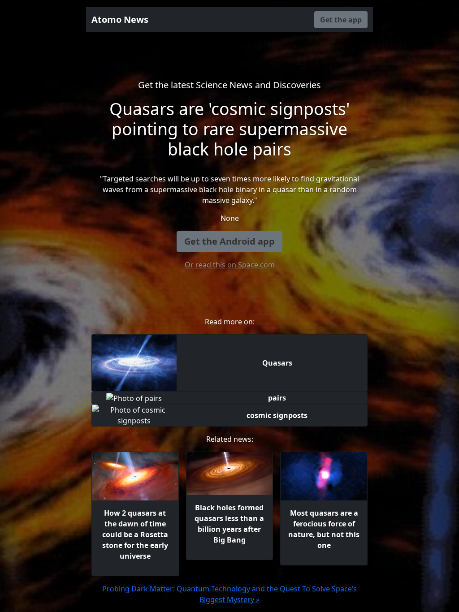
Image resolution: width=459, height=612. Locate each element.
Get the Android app (229, 241)
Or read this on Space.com (230, 265)
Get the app (341, 20)
